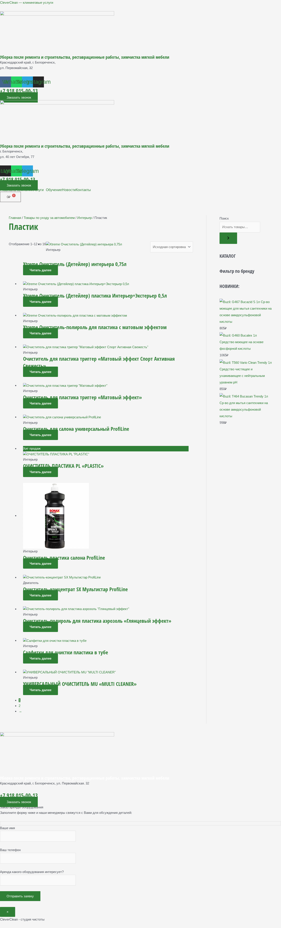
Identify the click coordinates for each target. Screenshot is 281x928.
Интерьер (84, 218)
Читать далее (40, 270)
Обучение (54, 190)
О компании (23, 190)
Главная (7, 190)
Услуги (38, 190)
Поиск (224, 218)
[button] (39, 190)
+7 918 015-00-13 (19, 91)
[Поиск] (228, 238)
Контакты (83, 190)
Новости (69, 190)
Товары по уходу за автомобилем (49, 218)
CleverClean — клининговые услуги (26, 2)
